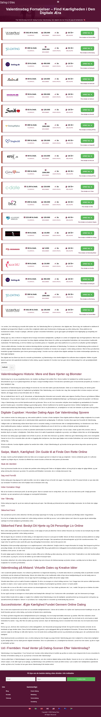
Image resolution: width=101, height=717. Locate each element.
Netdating (33, 694)
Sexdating (34, 701)
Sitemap (8, 698)
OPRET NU (87, 33)
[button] (58, 1)
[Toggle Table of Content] (10, 367)
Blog (7, 691)
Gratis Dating (35, 691)
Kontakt (8, 694)
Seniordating (35, 698)
